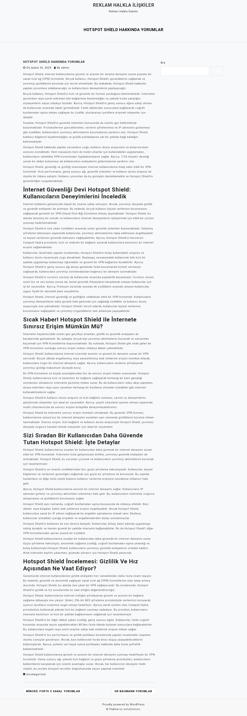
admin (65, 67)
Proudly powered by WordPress (123, 704)
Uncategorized (36, 674)
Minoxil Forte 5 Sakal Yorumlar (53, 691)
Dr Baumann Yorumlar (133, 691)
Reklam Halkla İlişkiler (123, 5)
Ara (163, 62)
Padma (114, 709)
